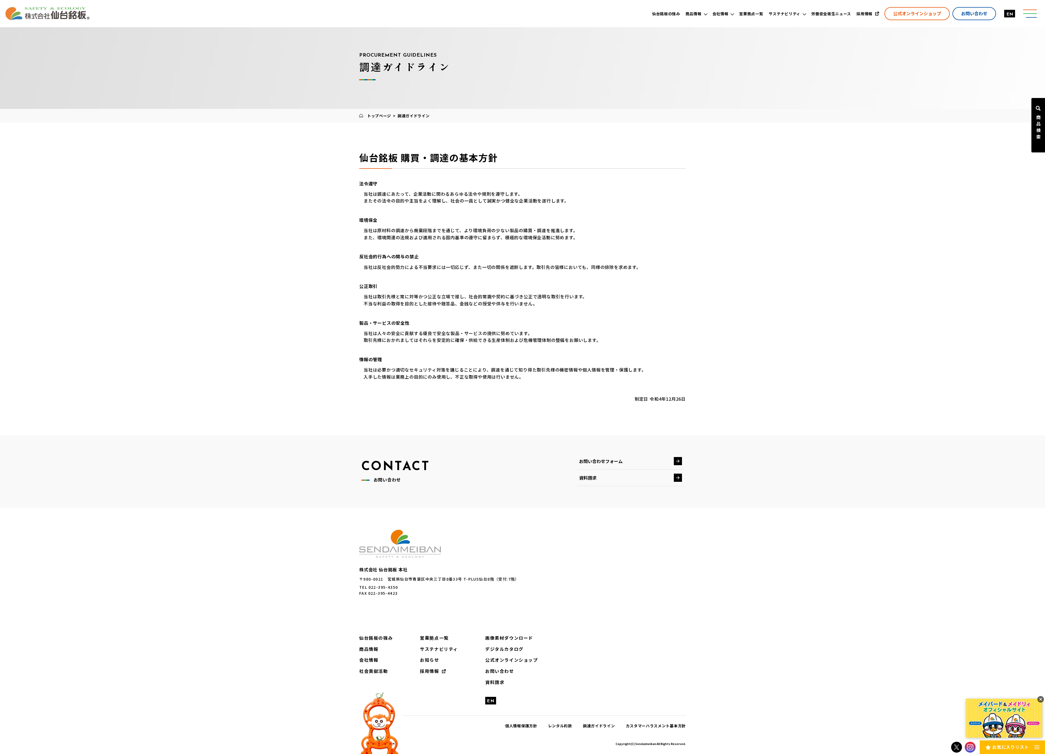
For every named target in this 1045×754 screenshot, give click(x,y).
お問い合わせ (974, 13)
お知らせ (429, 660)
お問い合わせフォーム (601, 461)
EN (1009, 14)
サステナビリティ (439, 649)
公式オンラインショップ (917, 13)
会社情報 (368, 660)
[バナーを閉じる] (1040, 699)
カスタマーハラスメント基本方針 (656, 725)
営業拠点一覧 (434, 638)
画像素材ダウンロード (509, 638)
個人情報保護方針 (521, 725)
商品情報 (368, 649)
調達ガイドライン (599, 725)
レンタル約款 (560, 725)
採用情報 (429, 671)
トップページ (379, 115)
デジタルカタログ (504, 649)
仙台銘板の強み (376, 638)
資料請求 (588, 477)
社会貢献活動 (373, 671)
